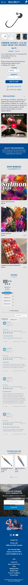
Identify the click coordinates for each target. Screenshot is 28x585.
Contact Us (14, 562)
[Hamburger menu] (2, 2)
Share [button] (6, 341)
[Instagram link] (11, 535)
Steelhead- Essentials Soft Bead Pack (10, 265)
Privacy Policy (14, 575)
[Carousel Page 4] (15, 477)
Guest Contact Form (14, 564)
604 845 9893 (15, 549)
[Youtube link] (17, 535)
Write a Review (14, 310)
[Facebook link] (14, 535)
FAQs (14, 566)
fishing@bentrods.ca (16, 554)
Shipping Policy (14, 568)
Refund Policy (14, 571)
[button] (22, 341)
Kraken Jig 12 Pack (6, 233)
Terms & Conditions (14, 573)
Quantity (14, 74)
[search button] (5, 2)
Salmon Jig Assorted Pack (8, 201)
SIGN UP (14, 507)
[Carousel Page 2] (12, 477)
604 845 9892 (16, 552)
